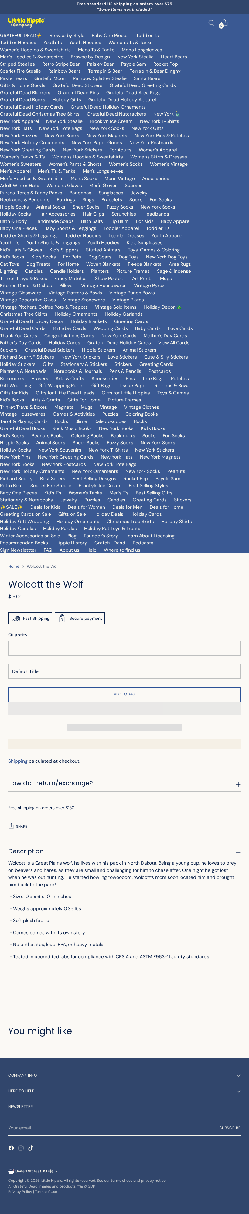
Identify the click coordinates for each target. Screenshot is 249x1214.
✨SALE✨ (11, 507)
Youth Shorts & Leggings (53, 242)
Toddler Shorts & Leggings (29, 235)
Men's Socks (84, 178)
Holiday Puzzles (60, 528)
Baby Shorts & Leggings (70, 228)
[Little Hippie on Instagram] (21, 1149)
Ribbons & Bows (172, 385)
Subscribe (230, 1128)
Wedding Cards (111, 328)
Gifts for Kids (14, 393)
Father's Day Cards (21, 342)
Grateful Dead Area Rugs (133, 92)
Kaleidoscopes (110, 421)
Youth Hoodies (85, 42)
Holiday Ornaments (76, 314)
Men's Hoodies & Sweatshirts (31, 57)
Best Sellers (52, 478)
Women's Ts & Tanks (130, 42)
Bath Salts (92, 221)
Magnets (63, 407)
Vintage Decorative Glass (28, 300)
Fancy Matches (71, 278)
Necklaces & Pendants (24, 199)
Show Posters (110, 278)
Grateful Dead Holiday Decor (31, 321)
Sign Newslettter (18, 550)
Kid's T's (52, 493)
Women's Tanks (85, 493)
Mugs (166, 278)
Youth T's (9, 242)
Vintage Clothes (141, 407)
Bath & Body (13, 221)
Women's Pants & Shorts (75, 164)
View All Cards (173, 342)
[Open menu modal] (237, 22)
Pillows (66, 285)
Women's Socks (126, 164)
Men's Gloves (103, 185)
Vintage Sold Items (115, 307)
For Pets (72, 257)
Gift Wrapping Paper (61, 385)
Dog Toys (129, 257)
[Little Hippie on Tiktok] (31, 1149)
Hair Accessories (57, 214)
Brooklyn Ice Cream (111, 121)
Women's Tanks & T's (22, 157)
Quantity (18, 635)
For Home (68, 264)
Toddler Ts (147, 35)
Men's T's (118, 493)
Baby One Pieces (110, 35)
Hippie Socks (14, 207)
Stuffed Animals (103, 250)
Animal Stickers (139, 350)
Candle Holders (67, 271)
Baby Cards (148, 328)
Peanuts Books (48, 435)
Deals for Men (127, 507)
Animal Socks (50, 207)
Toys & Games (173, 393)
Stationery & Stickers (84, 364)
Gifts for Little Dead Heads (65, 393)
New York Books (62, 135)
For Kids (145, 221)
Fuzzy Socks (120, 207)
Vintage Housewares (104, 285)
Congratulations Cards (69, 335)
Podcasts (143, 542)
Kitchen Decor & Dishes (26, 285)
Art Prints (142, 278)
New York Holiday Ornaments (32, 142)
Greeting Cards (131, 321)
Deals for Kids (45, 507)
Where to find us (122, 550)
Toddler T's (158, 228)
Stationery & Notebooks (26, 500)
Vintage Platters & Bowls (75, 293)
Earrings (66, 199)
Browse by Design (90, 57)
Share (21, 826)
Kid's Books (12, 257)
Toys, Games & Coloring (154, 250)
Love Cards (180, 328)
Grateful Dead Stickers (77, 85)
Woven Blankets (103, 264)
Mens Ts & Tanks (96, 50)
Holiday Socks (15, 214)
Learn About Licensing (150, 535)
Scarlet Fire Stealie (20, 71)
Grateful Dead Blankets (25, 92)
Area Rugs (180, 264)
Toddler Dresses (126, 235)
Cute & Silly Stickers (166, 357)
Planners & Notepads (23, 371)
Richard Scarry (16, 478)
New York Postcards (151, 142)
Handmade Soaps (54, 221)
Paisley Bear (100, 64)
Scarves (133, 185)
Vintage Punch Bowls (132, 293)
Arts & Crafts (70, 378)
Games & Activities (74, 414)
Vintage (108, 407)
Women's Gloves (64, 185)
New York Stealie (135, 57)
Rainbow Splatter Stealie (100, 78)
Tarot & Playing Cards (24, 421)
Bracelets (111, 199)
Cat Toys (9, 264)
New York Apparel (19, 121)
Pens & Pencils (125, 371)
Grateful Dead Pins (78, 92)
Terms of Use (46, 1191)
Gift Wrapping (15, 385)
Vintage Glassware (20, 293)
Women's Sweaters (20, 164)
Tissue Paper (133, 385)
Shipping (18, 761)
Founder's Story (101, 535)
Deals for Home (166, 507)
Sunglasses (111, 192)
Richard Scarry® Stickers (27, 357)
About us (69, 550)
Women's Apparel (158, 150)
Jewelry (139, 192)
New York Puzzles (18, 135)
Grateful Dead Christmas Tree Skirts (40, 114)
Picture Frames (133, 271)
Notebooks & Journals (78, 371)
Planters (100, 271)
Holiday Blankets (89, 321)
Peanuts (176, 471)
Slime (81, 421)
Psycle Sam (133, 64)
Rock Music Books (72, 428)
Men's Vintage (119, 178)
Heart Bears (174, 57)
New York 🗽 (167, 114)
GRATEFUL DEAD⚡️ (21, 35)
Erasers (40, 378)
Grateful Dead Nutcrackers (116, 114)
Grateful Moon (50, 78)
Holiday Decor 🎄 (163, 307)
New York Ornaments (95, 471)
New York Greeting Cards (28, 150)
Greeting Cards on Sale (25, 514)
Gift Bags (101, 385)
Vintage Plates (128, 300)
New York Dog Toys (167, 257)
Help (92, 550)
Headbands (156, 214)
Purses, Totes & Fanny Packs (31, 192)
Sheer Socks (86, 207)
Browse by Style (66, 35)
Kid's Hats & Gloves (21, 250)
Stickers (9, 350)
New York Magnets (107, 135)
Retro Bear (11, 485)
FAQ (48, 550)
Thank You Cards (18, 335)
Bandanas (80, 192)
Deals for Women (86, 507)
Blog (72, 535)
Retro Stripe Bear (61, 64)
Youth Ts (52, 42)
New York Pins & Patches (162, 135)
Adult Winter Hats (19, 185)
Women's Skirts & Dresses (158, 157)
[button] (124, 708)
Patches (180, 378)
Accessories (155, 178)
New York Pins (15, 457)
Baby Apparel (175, 221)
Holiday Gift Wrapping (24, 521)
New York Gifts (147, 128)
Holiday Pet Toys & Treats (112, 528)
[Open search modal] (211, 22)
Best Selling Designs (94, 478)
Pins (130, 378)
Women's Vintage (169, 164)
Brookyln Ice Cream (100, 485)
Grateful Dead (109, 542)
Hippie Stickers (98, 350)
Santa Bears (147, 78)
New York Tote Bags (60, 128)
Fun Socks (161, 199)
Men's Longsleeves (142, 50)
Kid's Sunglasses (144, 242)
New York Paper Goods (97, 142)
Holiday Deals (108, 514)
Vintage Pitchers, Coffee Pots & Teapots (44, 307)
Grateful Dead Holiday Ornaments (108, 107)
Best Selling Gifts (154, 493)
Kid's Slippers (64, 250)
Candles (34, 271)
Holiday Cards (64, 342)
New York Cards (118, 335)
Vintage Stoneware (84, 300)
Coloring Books (141, 414)
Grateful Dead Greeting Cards (143, 85)
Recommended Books (24, 542)
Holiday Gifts (67, 99)
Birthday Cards (69, 328)
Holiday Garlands (124, 314)
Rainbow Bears (64, 71)
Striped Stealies (17, 64)
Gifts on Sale (72, 514)
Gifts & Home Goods (22, 85)
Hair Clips (93, 214)
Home (13, 566)
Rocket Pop (165, 64)
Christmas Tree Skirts (23, 314)
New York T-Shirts (159, 121)
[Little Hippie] (26, 23)
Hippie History (71, 542)
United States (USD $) (34, 1171)
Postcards (159, 371)
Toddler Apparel (121, 228)
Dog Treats (38, 264)
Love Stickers (122, 357)
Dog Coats (99, 257)
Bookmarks (12, 378)
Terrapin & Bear (105, 71)
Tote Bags (153, 378)
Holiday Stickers (18, 364)
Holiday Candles (18, 528)
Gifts (48, 364)
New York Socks (107, 128)
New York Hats (16, 128)
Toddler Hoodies (18, 42)
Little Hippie (51, 1180)
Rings (88, 199)
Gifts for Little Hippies (126, 393)
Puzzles (110, 414)
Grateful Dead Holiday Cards (31, 107)
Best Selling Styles (148, 485)
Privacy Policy (20, 1191)
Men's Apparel (15, 171)
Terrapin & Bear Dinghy (155, 71)
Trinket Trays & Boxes (23, 278)
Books (61, 421)
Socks (135, 199)
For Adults (120, 150)
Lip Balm (119, 221)
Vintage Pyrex (149, 285)
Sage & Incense (174, 271)
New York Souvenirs (59, 450)
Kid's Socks (44, 257)
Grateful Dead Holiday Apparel (122, 99)
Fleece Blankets (145, 264)
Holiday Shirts (176, 521)
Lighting (9, 271)
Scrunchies (123, 214)
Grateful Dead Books (22, 99)
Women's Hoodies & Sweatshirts (35, 50)
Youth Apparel (167, 235)
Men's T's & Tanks (57, 171)
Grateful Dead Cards (23, 328)
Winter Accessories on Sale (30, 535)
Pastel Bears (13, 78)
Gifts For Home (84, 400)
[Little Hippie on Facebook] (11, 1149)
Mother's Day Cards (165, 335)
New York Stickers (82, 150)
